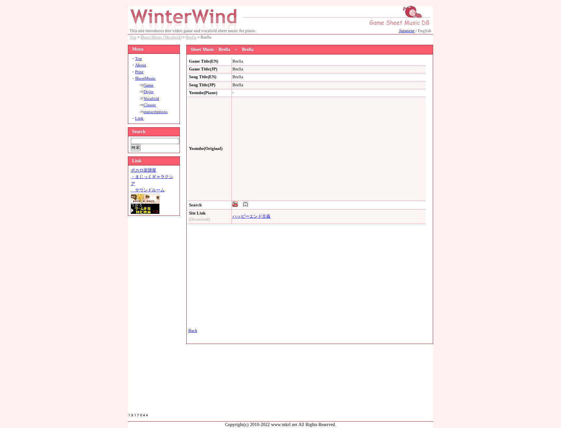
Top (133, 37)
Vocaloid (151, 98)
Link (139, 118)
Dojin (148, 92)
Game (148, 85)
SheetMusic (145, 78)
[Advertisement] (154, 316)
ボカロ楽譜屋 (143, 170)
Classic (149, 105)
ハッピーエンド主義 (251, 216)
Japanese (407, 31)
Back (192, 330)
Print (139, 72)
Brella (191, 37)
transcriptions (155, 112)
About (140, 65)
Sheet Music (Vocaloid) (161, 37)
